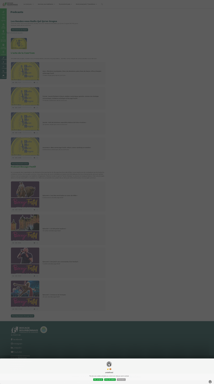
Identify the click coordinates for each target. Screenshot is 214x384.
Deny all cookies (110, 379)
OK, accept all (98, 379)
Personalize (121, 379)
